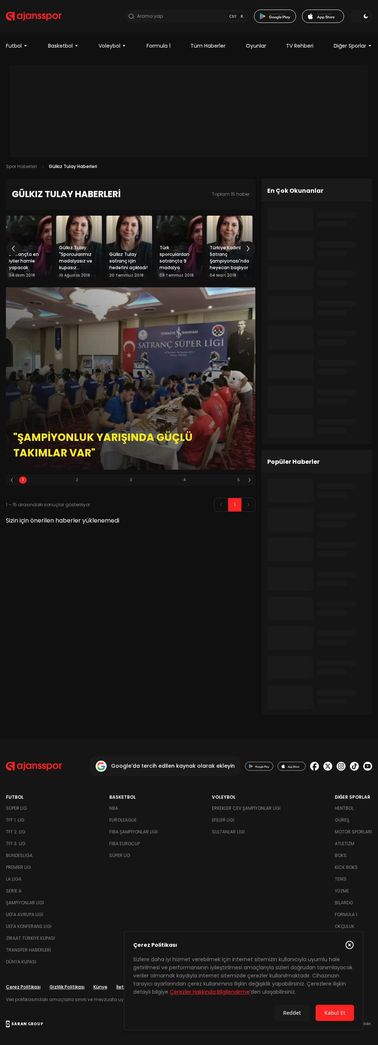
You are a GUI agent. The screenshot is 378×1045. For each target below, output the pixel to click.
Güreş (342, 820)
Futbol (14, 45)
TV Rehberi (299, 45)
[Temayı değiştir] (361, 16)
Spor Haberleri (21, 166)
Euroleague (123, 820)
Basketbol (60, 45)
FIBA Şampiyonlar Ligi (133, 832)
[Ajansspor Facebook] (314, 766)
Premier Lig (18, 867)
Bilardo (344, 903)
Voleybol (109, 45)
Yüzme (342, 891)
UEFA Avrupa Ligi (24, 914)
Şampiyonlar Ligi (25, 903)
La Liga (13, 879)
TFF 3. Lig (15, 843)
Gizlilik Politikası (67, 987)
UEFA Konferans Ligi (28, 926)
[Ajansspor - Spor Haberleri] (33, 16)
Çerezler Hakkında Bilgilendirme (210, 992)
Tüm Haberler (208, 45)
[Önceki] (13, 248)
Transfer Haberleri (28, 950)
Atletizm (344, 843)
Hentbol (344, 808)
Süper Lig (16, 808)
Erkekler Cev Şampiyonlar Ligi (246, 808)
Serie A (13, 891)
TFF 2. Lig (15, 832)
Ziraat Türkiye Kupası (30, 938)
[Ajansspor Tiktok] (354, 766)
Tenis (341, 879)
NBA (113, 808)
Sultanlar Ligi (228, 832)
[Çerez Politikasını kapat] (349, 944)
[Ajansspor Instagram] (341, 766)
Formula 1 (159, 45)
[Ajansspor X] (327, 766)
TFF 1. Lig (15, 820)
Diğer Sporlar (350, 45)
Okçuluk (344, 926)
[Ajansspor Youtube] (367, 766)
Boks (341, 855)
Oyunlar (256, 45)
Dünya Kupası (21, 962)
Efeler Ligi (223, 820)
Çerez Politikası (23, 987)
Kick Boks (346, 867)
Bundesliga (19, 855)
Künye (100, 987)
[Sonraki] (248, 248)
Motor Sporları (353, 832)
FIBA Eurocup (124, 843)
